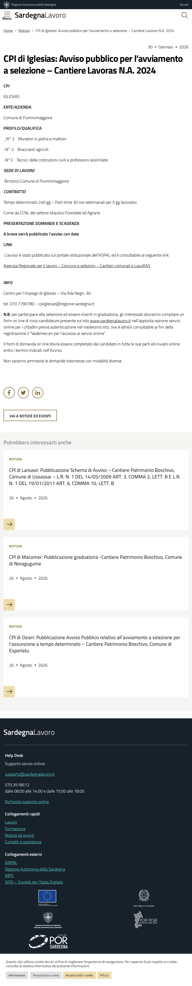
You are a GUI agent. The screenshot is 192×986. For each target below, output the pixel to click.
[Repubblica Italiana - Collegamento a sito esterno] (144, 898)
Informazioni (17, 975)
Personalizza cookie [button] (46, 975)
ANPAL (11, 862)
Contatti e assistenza (23, 842)
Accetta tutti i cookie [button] (79, 975)
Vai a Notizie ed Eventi (30, 416)
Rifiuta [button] (104, 975)
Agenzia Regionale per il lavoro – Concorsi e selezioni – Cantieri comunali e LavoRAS (77, 265)
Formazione (15, 829)
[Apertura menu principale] (9, 14)
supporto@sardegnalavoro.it (30, 774)
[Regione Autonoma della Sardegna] (7, 4)
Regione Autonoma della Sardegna (33, 4)
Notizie (24, 30)
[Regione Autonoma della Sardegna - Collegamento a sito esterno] (48, 919)
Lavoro (40, 14)
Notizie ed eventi (19, 835)
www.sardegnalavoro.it (110, 320)
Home (8, 30)
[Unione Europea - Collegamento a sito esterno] (48, 898)
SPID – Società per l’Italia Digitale (34, 882)
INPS (9, 875)
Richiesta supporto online (27, 801)
